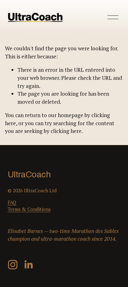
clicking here (66, 130)
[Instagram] (13, 265)
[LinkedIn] (28, 265)
